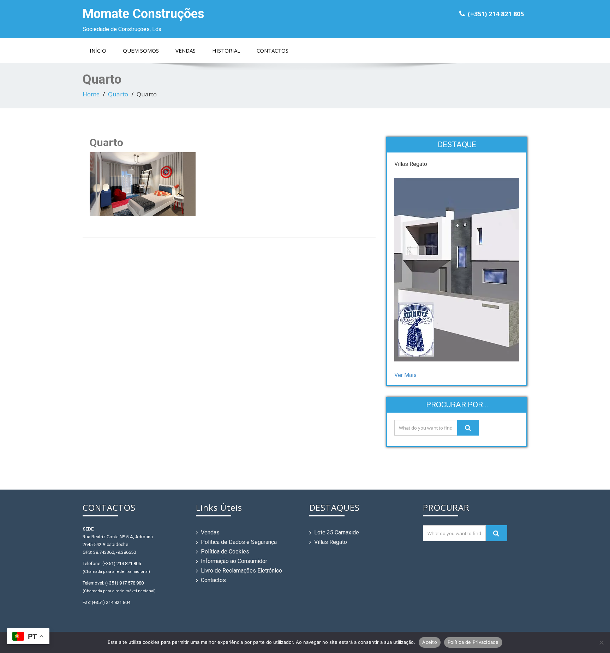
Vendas (185, 50)
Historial (226, 50)
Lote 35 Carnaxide (336, 532)
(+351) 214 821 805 (496, 14)
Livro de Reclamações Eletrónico (241, 570)
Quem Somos (141, 50)
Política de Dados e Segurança (239, 542)
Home (91, 94)
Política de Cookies (225, 551)
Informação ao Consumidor (234, 561)
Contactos (272, 50)
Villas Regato (330, 542)
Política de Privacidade (473, 642)
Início (98, 50)
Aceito (429, 642)
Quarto (118, 94)
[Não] (601, 642)
